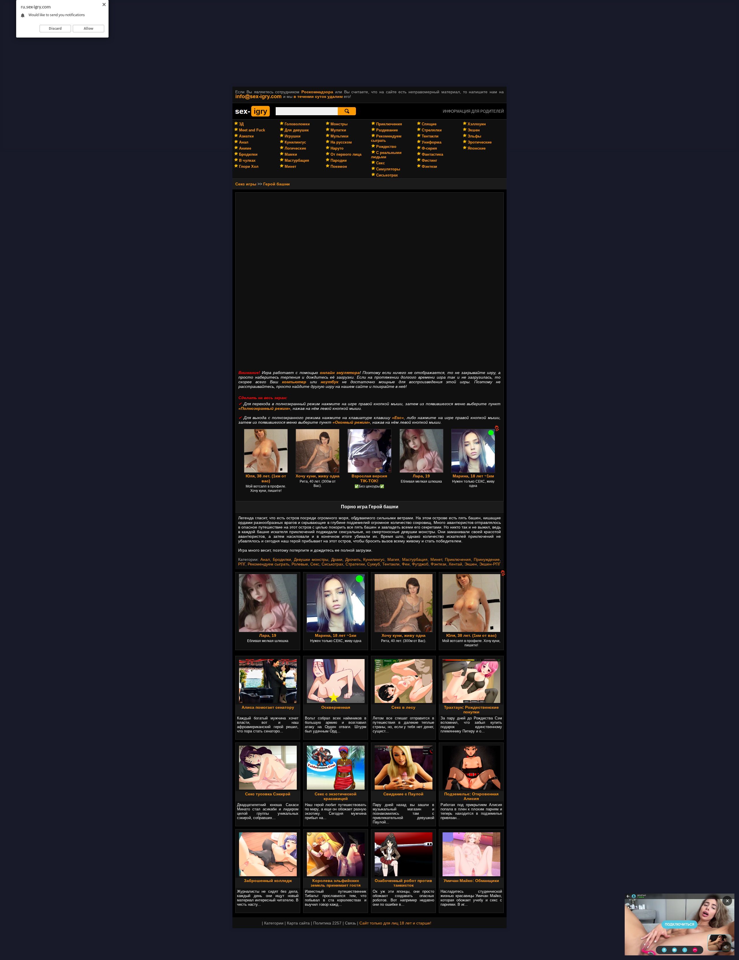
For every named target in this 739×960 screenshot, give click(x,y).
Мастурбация (297, 160)
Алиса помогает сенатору (268, 707)
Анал (243, 142)
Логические (295, 148)
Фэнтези (429, 166)
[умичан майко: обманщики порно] (471, 874)
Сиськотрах (387, 175)
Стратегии (355, 564)
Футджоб (420, 564)
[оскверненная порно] (336, 701)
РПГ (241, 564)
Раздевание (387, 130)
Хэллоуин (477, 124)
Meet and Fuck (252, 130)
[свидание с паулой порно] (403, 788)
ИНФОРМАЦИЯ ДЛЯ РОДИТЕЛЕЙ (473, 111)
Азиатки (246, 136)
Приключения (389, 124)
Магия (393, 559)
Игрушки (293, 136)
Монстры (339, 124)
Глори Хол (248, 166)
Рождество (386, 146)
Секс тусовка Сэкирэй (267, 794)
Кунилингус (295, 142)
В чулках (247, 160)
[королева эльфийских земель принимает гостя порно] (336, 874)
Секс (380, 163)
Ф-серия (429, 148)
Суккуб (373, 564)
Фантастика (432, 154)
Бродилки (248, 154)
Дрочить (353, 559)
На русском (341, 142)
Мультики (339, 136)
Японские (477, 148)
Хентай (455, 564)
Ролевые (300, 564)
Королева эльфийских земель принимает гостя (336, 883)
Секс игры (245, 184)
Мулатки (338, 130)
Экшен (474, 130)
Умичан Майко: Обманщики (471, 880)
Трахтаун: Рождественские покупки (471, 709)
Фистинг (429, 160)
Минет (290, 166)
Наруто (337, 148)
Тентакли (430, 136)
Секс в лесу (403, 707)
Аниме (245, 148)
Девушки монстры (311, 559)
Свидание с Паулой (403, 794)
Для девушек (297, 130)
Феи (406, 564)
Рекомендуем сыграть (268, 564)
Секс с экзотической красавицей (336, 796)
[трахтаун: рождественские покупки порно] (471, 701)
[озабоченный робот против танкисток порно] (403, 874)
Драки (336, 559)
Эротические (480, 142)
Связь (350, 923)
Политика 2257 (327, 923)
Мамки (291, 154)
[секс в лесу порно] (403, 701)
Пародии (339, 160)
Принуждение (487, 559)
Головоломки (297, 124)
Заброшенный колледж (268, 880)
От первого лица (346, 154)
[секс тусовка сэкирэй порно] (268, 788)
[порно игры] (252, 115)
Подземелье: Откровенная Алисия (471, 796)
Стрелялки (432, 130)
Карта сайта (298, 923)
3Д (241, 124)
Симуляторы (388, 169)
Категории (273, 923)
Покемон (339, 166)
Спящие (429, 124)
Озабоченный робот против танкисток (403, 883)
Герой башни (276, 184)
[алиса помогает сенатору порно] (268, 701)
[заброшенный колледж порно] (268, 874)
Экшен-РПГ (490, 564)
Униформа (431, 142)
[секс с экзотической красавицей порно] (336, 788)
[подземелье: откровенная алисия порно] (471, 788)
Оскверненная (335, 707)
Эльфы (474, 136)
